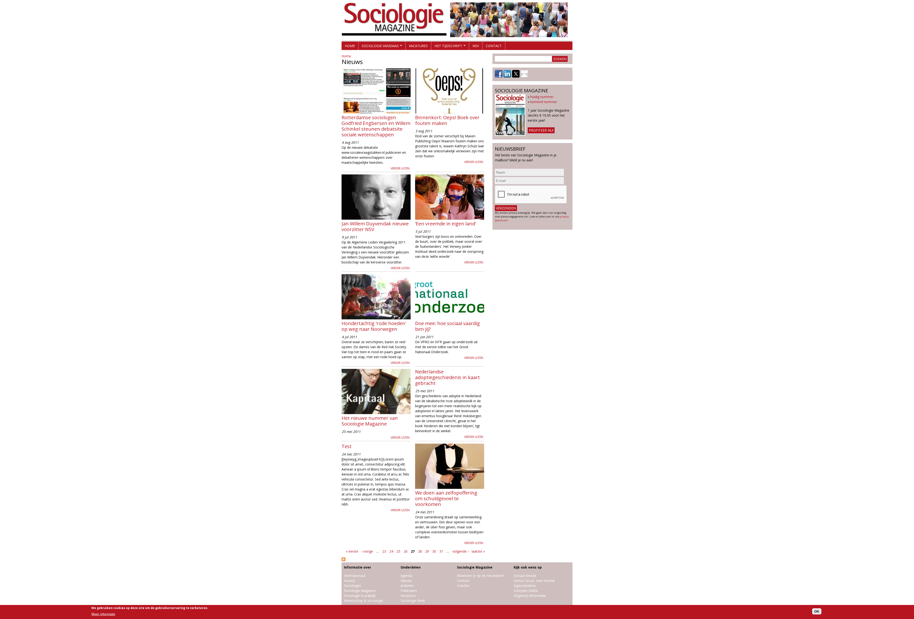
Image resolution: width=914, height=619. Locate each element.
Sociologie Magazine (360, 590)
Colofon (463, 585)
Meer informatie (103, 614)
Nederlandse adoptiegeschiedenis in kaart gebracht (447, 377)
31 (441, 551)
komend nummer (543, 101)
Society (349, 580)
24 (391, 551)
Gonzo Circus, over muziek (534, 580)
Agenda (406, 575)
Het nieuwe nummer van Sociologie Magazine (370, 421)
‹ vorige (367, 551)
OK (816, 611)
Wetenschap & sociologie (363, 600)
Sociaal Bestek (525, 575)
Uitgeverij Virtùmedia (530, 595)
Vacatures (418, 46)
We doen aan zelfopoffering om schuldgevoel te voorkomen (446, 498)
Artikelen (407, 585)
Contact (494, 46)
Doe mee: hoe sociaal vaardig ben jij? (447, 326)
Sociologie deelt (413, 600)
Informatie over (357, 567)
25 (398, 551)
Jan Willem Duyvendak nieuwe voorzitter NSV (375, 226)
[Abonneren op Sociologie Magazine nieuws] (343, 560)
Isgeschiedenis (525, 585)
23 (384, 551)
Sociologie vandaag (378, 47)
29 (427, 551)
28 (420, 551)
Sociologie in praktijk (360, 595)
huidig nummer (541, 96)
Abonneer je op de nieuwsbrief (480, 575)
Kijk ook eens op (528, 567)
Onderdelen (411, 567)
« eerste (352, 551)
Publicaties (409, 590)
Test (347, 446)
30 (434, 551)
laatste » (478, 551)
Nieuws (406, 580)
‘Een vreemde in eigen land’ (445, 223)
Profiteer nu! (541, 130)
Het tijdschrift (446, 47)
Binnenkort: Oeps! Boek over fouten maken (447, 120)
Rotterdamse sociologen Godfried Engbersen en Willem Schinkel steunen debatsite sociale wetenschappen (376, 126)
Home (350, 46)
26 (405, 551)
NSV (475, 46)
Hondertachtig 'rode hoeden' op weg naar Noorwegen (374, 326)
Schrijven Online (526, 590)
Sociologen (352, 585)
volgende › (460, 551)
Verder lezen (400, 168)
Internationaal (354, 575)
